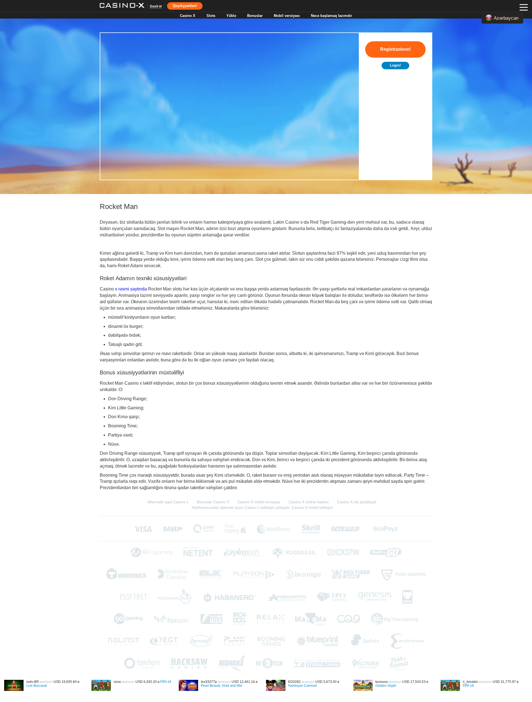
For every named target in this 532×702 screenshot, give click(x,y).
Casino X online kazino (309, 502)
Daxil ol (156, 6)
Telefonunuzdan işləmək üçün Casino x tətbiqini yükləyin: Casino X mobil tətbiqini (262, 507)
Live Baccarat (36, 686)
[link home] (122, 6)
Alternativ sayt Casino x (167, 502)
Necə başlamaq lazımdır (331, 16)
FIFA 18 (165, 682)
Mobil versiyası (287, 16)
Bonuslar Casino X (213, 502)
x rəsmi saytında (131, 289)
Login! (395, 65)
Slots (210, 16)
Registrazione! (395, 49)
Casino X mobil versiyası (258, 502)
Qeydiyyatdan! (185, 6)
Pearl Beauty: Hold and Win (221, 686)
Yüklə (231, 16)
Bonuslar (255, 16)
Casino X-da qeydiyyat (356, 502)
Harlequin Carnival (302, 686)
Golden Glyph (385, 686)
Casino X (187, 16)
